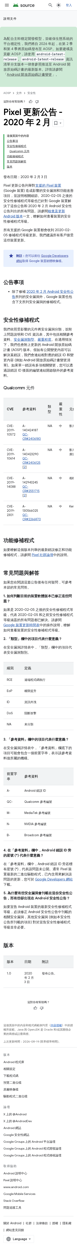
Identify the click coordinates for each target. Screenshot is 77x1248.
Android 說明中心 (15, 1173)
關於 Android (12, 1223)
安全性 (31, 93)
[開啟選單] (7, 5)
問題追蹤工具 (12, 1207)
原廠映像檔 (10, 1089)
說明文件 (10, 19)
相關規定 (9, 1069)
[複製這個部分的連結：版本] (18, 945)
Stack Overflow (13, 1201)
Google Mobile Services (19, 1194)
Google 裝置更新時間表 (21, 625)
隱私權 (66, 1223)
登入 (69, 5)
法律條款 (42, 1223)
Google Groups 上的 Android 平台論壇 (29, 1142)
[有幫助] (30, 101)
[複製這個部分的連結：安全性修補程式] (43, 320)
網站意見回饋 (15, 1230)
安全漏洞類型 (24, 340)
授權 (55, 1223)
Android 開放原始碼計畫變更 (29, 75)
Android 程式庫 (13, 1062)
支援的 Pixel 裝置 (48, 185)
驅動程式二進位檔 (15, 1096)
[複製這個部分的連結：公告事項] (28, 282)
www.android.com (16, 1187)
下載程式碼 (10, 1076)
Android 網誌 (12, 1128)
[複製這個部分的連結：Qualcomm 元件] (38, 388)
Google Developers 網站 (54, 879)
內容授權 (56, 1025)
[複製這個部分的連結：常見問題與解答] (43, 573)
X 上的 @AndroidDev (17, 1121)
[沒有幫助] (37, 101)
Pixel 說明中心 (12, 1180)
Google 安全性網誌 (16, 1135)
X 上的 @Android (15, 1114)
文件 (19, 93)
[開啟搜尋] (50, 5)
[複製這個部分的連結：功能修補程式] (38, 540)
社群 (29, 1223)
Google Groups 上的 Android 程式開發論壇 (32, 1148)
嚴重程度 (44, 340)
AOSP (7, 93)
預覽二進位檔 (12, 1082)
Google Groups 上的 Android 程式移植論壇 (32, 1155)
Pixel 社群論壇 (42, 555)
